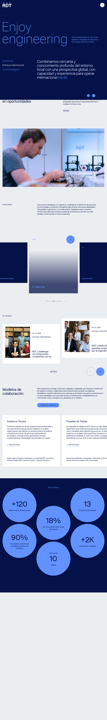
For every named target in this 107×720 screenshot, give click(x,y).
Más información (14, 445)
